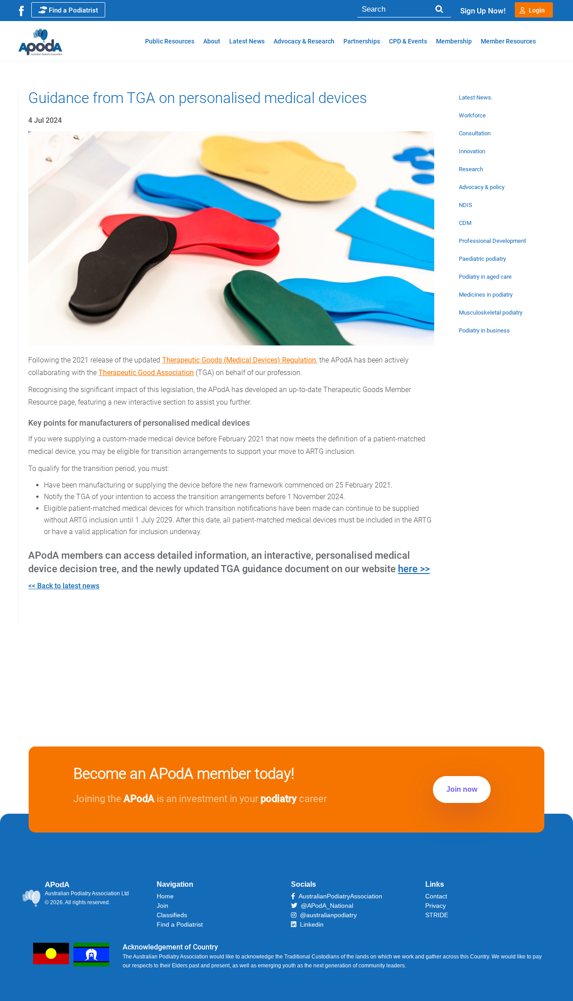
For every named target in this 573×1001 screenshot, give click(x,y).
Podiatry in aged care (485, 276)
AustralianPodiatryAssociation (338, 896)
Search (439, 9)
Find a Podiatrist (73, 10)
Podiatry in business (484, 330)
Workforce (472, 115)
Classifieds (172, 915)
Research (471, 169)
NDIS (465, 205)
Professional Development (492, 240)
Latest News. (475, 97)
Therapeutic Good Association (146, 372)
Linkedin (310, 924)
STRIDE (436, 915)
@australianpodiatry (326, 915)
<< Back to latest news (63, 586)
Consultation (475, 133)
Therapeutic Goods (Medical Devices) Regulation (239, 360)
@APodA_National (325, 905)
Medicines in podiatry (486, 294)
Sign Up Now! (483, 10)
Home (165, 896)
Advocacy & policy (482, 187)
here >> (414, 568)
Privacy (435, 905)
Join (162, 905)
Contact (436, 896)
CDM (465, 223)
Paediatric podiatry (482, 258)
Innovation (472, 151)
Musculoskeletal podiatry (490, 312)
